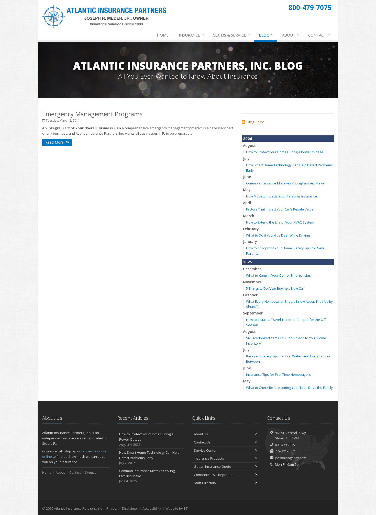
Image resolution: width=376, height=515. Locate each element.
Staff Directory (205, 483)
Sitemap (91, 472)
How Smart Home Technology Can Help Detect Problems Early (149, 457)
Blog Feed (255, 121)
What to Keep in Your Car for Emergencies (278, 275)
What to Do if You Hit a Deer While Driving (278, 235)
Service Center (205, 450)
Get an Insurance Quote (212, 466)
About (291, 35)
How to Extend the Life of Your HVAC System (280, 222)
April (247, 202)
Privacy (112, 508)
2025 (247, 261)
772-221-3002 (285, 451)
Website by (176, 508)
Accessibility (151, 508)
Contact (319, 35)
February (251, 228)
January (250, 241)
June (247, 176)
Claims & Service (231, 35)
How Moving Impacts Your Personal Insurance (281, 196)
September (253, 313)
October (250, 294)
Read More (55, 142)
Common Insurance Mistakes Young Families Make (285, 183)
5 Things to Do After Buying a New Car (275, 288)
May (247, 189)
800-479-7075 (285, 444)
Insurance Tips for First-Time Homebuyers (278, 374)
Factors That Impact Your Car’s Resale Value (280, 209)
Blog (266, 35)
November (252, 281)
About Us (201, 434)
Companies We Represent (214, 474)
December (252, 268)
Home (163, 35)
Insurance (191, 35)
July (246, 158)
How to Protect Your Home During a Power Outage (284, 152)
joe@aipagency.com (290, 457)
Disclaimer (130, 508)
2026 (247, 138)
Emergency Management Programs (92, 114)
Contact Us (202, 442)
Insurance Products (209, 458)
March (248, 215)
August (249, 145)
